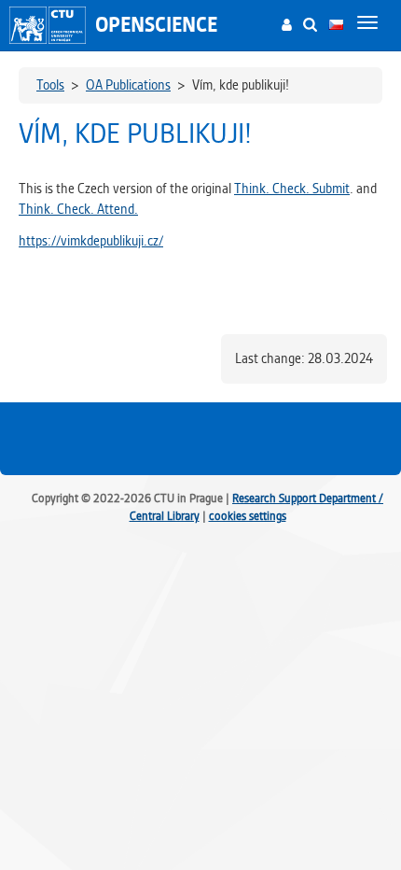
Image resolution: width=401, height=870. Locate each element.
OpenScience (156, 24)
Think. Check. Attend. (78, 209)
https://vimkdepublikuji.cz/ (91, 240)
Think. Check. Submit (292, 188)
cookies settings (247, 516)
